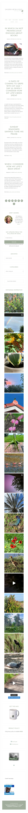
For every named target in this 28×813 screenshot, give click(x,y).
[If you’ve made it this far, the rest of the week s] (14, 663)
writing (10, 155)
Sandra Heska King (14, 11)
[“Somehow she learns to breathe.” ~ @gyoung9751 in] (14, 623)
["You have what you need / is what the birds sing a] (14, 643)
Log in (19, 806)
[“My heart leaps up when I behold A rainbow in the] (14, 323)
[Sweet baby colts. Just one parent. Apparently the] (14, 563)
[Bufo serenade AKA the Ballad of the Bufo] (14, 583)
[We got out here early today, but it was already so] (14, 463)
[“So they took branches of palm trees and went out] (14, 503)
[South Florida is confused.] (14, 603)
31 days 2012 (11, 117)
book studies (11, 72)
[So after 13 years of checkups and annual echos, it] (14, 423)
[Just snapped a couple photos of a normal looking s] (14, 483)
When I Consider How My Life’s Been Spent (14, 166)
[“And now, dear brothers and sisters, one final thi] (14, 303)
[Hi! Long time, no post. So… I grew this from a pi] (14, 443)
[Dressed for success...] (14, 523)
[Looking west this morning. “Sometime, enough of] (14, 383)
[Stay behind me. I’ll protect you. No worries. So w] (14, 683)
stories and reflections (18, 72)
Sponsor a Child (9, 784)
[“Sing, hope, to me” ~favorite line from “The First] (14, 543)
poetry (15, 117)
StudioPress (15, 806)
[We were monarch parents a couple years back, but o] (14, 343)
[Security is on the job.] (14, 403)
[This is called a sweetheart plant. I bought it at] (14, 363)
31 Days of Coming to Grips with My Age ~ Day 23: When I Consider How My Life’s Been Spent (14, 88)
